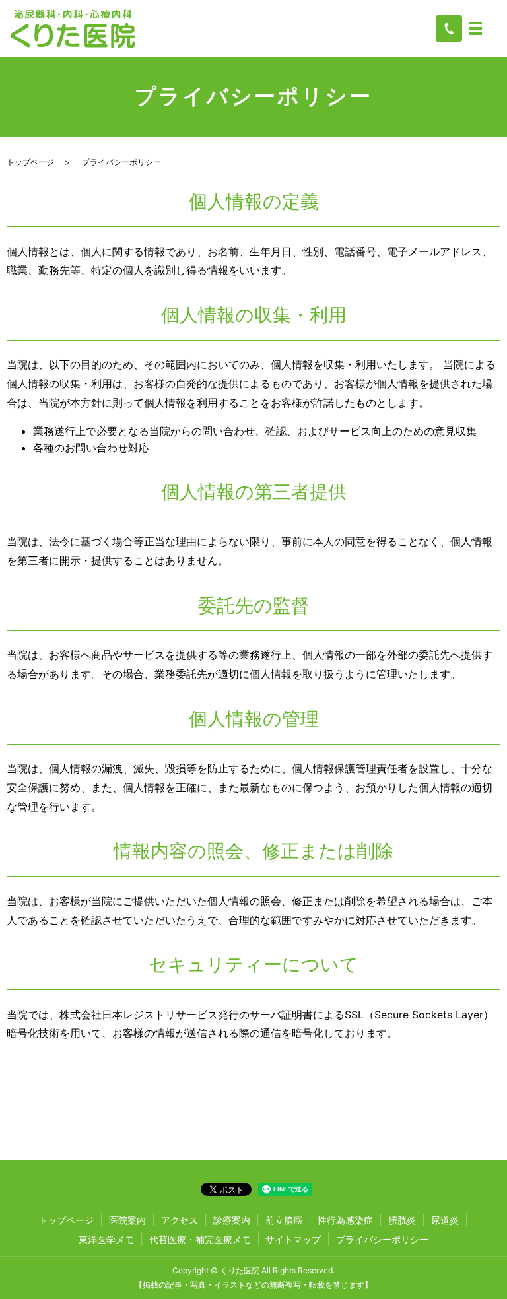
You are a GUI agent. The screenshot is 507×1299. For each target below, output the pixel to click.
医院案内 (127, 1220)
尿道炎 (445, 1220)
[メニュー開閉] (475, 28)
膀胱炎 (402, 1220)
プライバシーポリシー (382, 1239)
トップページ (30, 162)
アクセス (179, 1220)
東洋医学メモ (106, 1239)
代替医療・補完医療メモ (200, 1239)
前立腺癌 (283, 1220)
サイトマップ (293, 1239)
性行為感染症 (345, 1220)
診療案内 (231, 1220)
